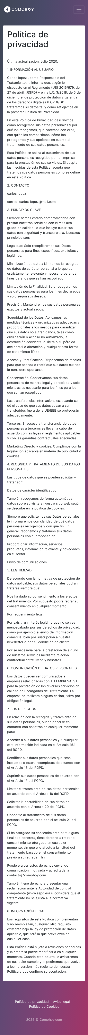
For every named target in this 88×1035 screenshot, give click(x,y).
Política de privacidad (32, 1002)
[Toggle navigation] (79, 10)
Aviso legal (61, 1002)
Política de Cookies (44, 1006)
